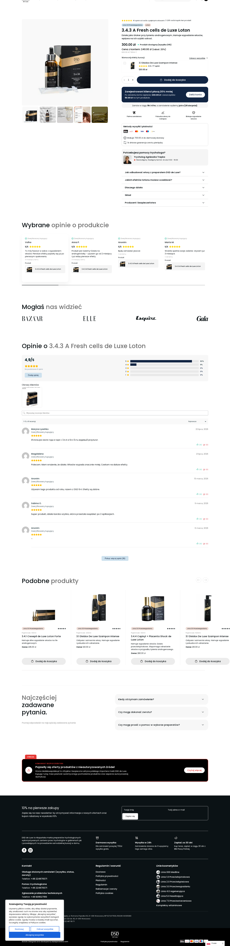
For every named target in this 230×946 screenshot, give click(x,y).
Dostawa (100, 871)
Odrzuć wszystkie (45, 929)
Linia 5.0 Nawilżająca (172, 896)
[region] (34, 920)
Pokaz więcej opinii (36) (115, 558)
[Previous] (43, 62)
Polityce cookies (38, 922)
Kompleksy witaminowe (169, 905)
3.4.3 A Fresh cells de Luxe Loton (48, 269)
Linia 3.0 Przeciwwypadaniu (175, 886)
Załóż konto (195, 94)
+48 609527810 (39, 896)
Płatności (101, 880)
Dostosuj (19, 929)
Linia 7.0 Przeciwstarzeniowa (176, 900)
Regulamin (101, 884)
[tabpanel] (45, 258)
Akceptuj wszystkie (35, 935)
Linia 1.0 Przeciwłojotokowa (175, 876)
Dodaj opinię (33, 375)
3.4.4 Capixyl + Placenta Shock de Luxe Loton (151, 638)
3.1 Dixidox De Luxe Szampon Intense (158, 63)
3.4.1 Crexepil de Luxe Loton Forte (41, 636)
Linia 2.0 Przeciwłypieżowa (175, 881)
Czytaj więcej (194, 770)
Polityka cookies (104, 893)
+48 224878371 (39, 878)
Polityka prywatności (107, 876)
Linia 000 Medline (170, 872)
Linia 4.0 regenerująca (173, 891)
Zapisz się (130, 816)
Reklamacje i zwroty (106, 888)
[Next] (86, 62)
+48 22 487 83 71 (68, 921)
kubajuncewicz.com (60, 941)
